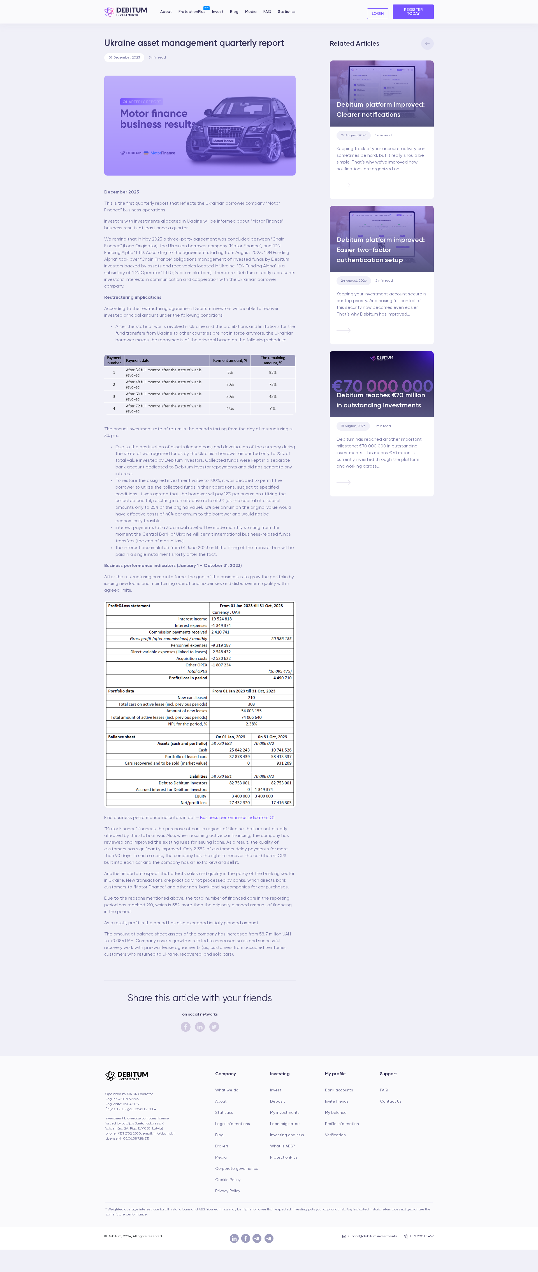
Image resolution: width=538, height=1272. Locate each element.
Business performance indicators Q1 (237, 818)
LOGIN (378, 14)
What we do (226, 1090)
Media (251, 12)
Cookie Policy (227, 1180)
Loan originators (285, 1124)
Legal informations (232, 1124)
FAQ (267, 12)
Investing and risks (287, 1135)
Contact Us (391, 1101)
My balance (336, 1113)
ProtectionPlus (191, 11)
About (166, 12)
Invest (217, 12)
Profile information (342, 1124)
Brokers (222, 1146)
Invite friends (337, 1101)
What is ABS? (282, 1146)
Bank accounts (339, 1090)
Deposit (277, 1101)
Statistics (287, 12)
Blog (234, 12)
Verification (335, 1135)
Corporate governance (236, 1169)
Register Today (413, 12)
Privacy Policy (227, 1191)
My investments (285, 1113)
